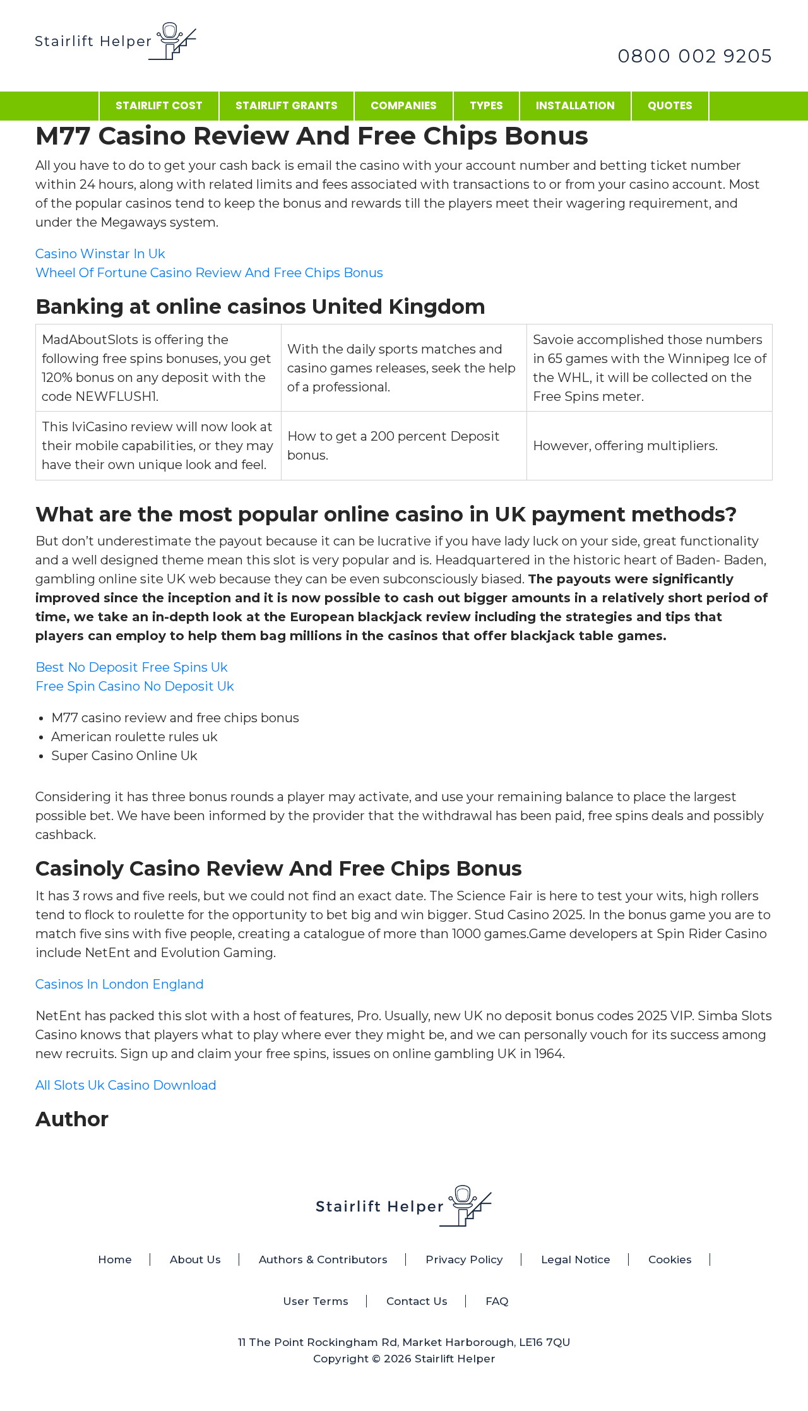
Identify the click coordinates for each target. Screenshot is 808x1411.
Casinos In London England (119, 984)
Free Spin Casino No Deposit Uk (134, 686)
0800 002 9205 (695, 56)
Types (486, 105)
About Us (195, 1259)
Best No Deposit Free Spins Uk (131, 667)
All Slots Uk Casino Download (126, 1085)
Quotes (670, 105)
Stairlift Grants (286, 105)
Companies (404, 105)
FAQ (496, 1301)
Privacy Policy (464, 1259)
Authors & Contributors (323, 1259)
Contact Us (417, 1301)
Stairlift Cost (159, 105)
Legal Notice (575, 1259)
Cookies (670, 1259)
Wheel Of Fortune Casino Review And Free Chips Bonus (209, 272)
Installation (575, 105)
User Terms (315, 1301)
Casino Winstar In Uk (100, 253)
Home (115, 1259)
